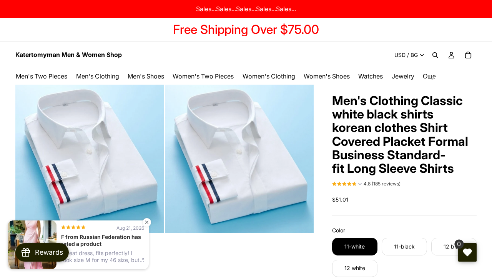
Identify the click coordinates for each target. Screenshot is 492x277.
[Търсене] (435, 55)
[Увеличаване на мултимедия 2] (239, 159)
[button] (366, 184)
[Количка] (468, 55)
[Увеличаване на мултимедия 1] (89, 159)
